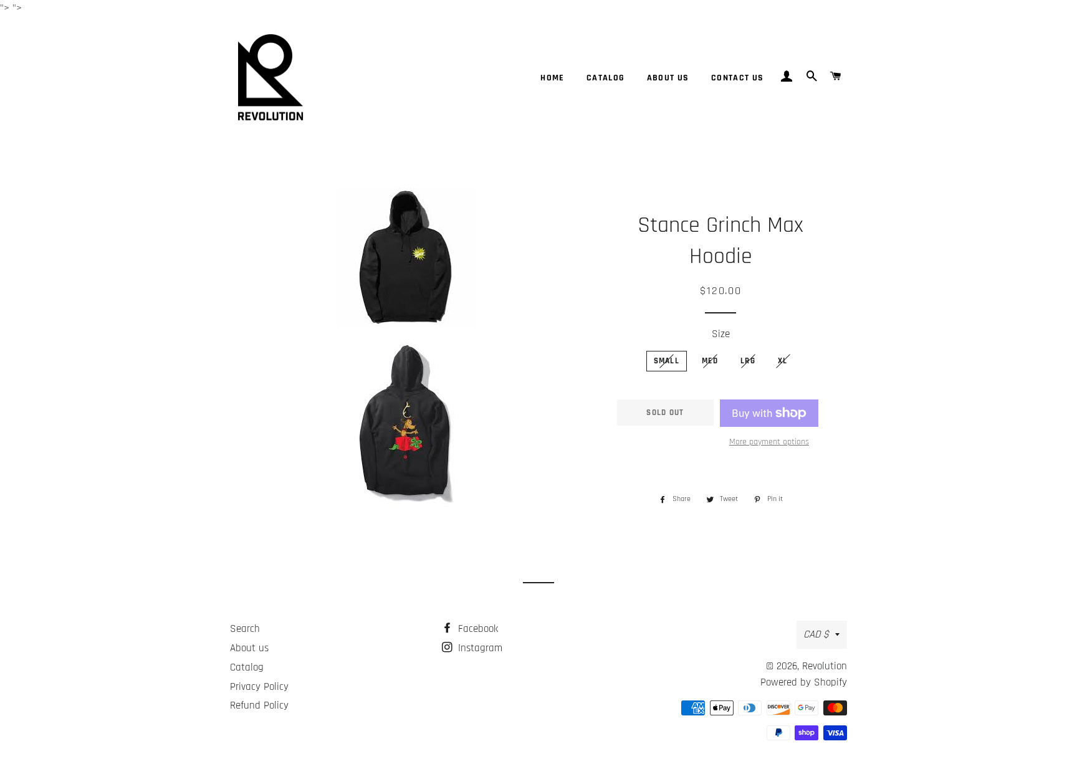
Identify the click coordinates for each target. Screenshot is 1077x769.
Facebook (476, 629)
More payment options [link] (769, 441)
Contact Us (737, 78)
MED (710, 361)
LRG (747, 361)
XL (783, 361)
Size (721, 334)
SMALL (667, 361)
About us (668, 78)
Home (552, 78)
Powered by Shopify (803, 682)
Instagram (478, 648)
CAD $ (816, 634)
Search (245, 629)
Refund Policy (259, 705)
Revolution (824, 666)
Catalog (605, 78)
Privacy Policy (259, 687)
